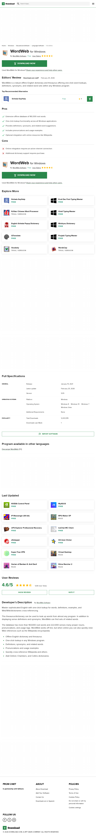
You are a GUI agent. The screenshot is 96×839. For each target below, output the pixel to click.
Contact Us (40, 797)
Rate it (71, 592)
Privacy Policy (74, 789)
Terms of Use (73, 793)
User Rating (36, 56)
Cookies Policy (74, 797)
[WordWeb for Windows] (5, 53)
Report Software (50, 434)
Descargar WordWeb (10, 449)
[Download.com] (8, 3)
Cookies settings (75, 808)
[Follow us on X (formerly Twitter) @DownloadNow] (9, 820)
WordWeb (27, 51)
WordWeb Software (43, 603)
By (18, 56)
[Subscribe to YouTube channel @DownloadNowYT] (14, 820)
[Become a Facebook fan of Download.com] (5, 820)
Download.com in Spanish (45, 801)
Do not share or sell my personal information (77, 802)
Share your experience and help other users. (44, 70)
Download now (26, 63)
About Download (42, 789)
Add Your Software (42, 793)
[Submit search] (18, 4)
